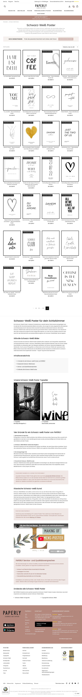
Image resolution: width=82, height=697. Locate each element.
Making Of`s (27, 623)
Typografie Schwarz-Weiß (49, 597)
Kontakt (27, 627)
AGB (4, 683)
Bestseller (21, 10)
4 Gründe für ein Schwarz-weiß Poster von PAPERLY (31, 361)
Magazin (10, 1)
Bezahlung (44, 658)
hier (63, 694)
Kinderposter (6, 660)
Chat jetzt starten (39, 631)
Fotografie (5, 665)
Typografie (6, 655)
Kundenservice (45, 653)
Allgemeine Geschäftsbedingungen (48, 671)
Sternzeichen (26, 670)
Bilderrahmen (69, 10)
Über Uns (17, 1)
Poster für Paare (26, 660)
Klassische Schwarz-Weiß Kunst (26, 364)
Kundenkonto (45, 668)
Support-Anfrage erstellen (41, 624)
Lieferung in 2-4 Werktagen (41, 1)
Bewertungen (69, 1)
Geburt (24, 665)
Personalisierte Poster (42, 10)
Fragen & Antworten (27, 630)
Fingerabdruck (26, 655)
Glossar (36, 683)
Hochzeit (25, 658)
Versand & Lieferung (47, 660)
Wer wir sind (26, 616)
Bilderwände (57, 10)
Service (5, 1)
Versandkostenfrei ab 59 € (57, 1)
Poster (29, 10)
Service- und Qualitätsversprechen (27, 366)
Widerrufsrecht (45, 674)
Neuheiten (11, 10)
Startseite (5, 22)
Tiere (4, 673)
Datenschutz (10, 683)
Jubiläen (25, 668)
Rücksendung (45, 663)
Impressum (18, 683)
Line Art (5, 670)
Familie (24, 650)
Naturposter (6, 653)
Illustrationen (6, 668)
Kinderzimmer (26, 653)
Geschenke (41, 13)
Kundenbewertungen (30, 634)
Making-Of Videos (35, 517)
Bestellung (44, 655)
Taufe (24, 663)
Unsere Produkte (46, 665)
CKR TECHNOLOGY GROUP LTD (44, 688)
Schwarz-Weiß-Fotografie (22, 597)
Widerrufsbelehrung (28, 683)
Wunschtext (26, 673)
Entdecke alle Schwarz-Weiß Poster (27, 369)
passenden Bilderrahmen (53, 476)
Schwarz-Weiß (7, 658)
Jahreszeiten (6, 663)
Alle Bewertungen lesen (65, 638)
